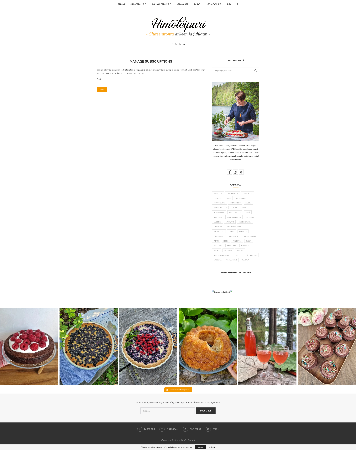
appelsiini (218, 193)
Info (229, 4)
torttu (238, 255)
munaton (230, 222)
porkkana (237, 241)
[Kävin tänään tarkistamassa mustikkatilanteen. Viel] (148, 346)
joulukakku (241, 198)
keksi (244, 208)
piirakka (243, 231)
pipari (216, 241)
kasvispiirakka (220, 208)
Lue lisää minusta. (236, 159)
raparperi (245, 246)
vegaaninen (231, 260)
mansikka (250, 217)
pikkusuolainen (249, 236)
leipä (247, 212)
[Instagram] (175, 44)
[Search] (236, 4)
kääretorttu (235, 212)
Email (99, 79)
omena (231, 231)
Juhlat (197, 4)
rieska (216, 250)
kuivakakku (219, 212)
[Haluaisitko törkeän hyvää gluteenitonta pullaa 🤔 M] (208, 346)
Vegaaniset (182, 4)
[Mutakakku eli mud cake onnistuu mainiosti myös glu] (29, 346)
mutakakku (219, 231)
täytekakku (251, 255)
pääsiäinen (231, 246)
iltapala (217, 198)
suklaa (240, 250)
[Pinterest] (180, 44)
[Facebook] (171, 44)
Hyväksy (200, 447)
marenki (217, 222)
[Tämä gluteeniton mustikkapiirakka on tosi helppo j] (89, 346)
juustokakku (219, 203)
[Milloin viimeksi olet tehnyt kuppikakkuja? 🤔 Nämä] (327, 346)
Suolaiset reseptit (161, 4)
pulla (248, 241)
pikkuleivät (233, 236)
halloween (248, 193)
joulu (228, 198)
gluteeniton (232, 193)
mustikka (218, 227)
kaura (234, 208)
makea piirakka (234, 217)
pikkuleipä (218, 236)
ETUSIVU (121, 4)
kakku (248, 203)
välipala (245, 260)
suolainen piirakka (222, 255)
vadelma (218, 260)
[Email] (184, 44)
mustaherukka (245, 222)
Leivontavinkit (214, 4)
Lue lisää (211, 447)
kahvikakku (235, 203)
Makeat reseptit (138, 4)
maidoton (218, 217)
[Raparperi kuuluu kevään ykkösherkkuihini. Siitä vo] (267, 346)
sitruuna (228, 250)
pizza (225, 241)
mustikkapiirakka (235, 227)
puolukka (218, 246)
